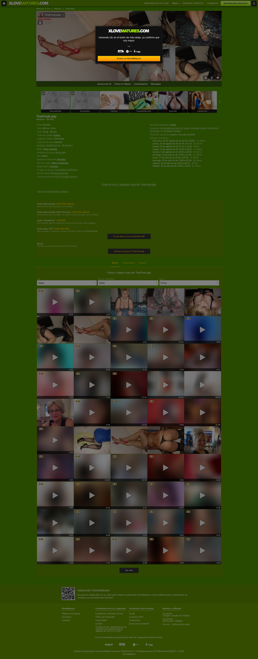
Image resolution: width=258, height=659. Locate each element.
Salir (129, 46)
